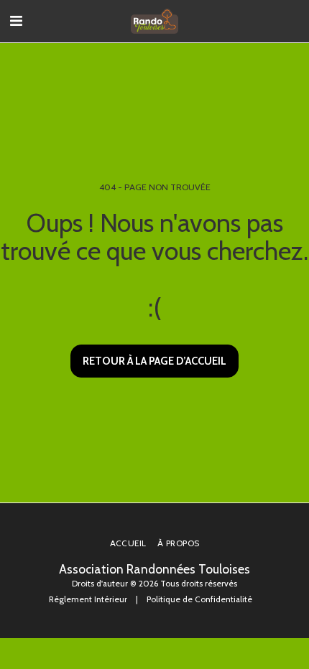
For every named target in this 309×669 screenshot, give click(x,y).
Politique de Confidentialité (199, 599)
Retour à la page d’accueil (154, 361)
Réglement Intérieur (88, 599)
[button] (16, 20)
